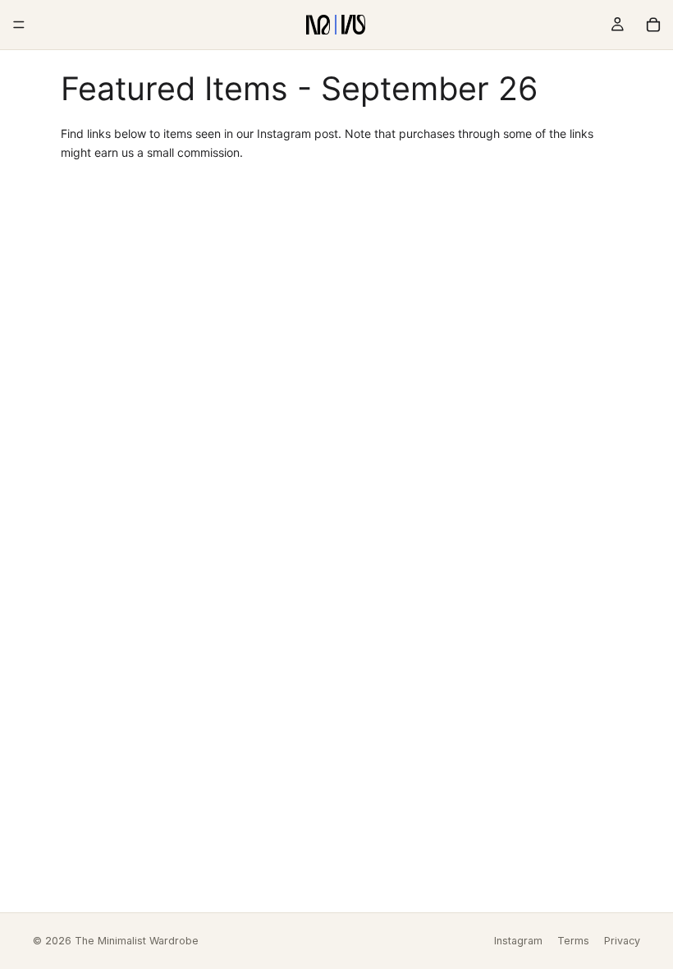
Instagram (518, 941)
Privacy (622, 941)
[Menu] (19, 25)
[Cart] (653, 25)
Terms (573, 941)
